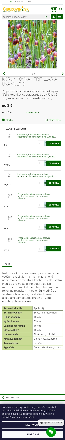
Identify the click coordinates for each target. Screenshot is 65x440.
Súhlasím (32, 434)
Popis (7, 264)
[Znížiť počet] (45, 144)
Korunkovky (32, 113)
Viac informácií (25, 417)
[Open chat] (51, 431)
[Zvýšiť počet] (45, 142)
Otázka (9, 120)
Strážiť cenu (55, 120)
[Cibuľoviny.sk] (15, 9)
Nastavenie (32, 424)
